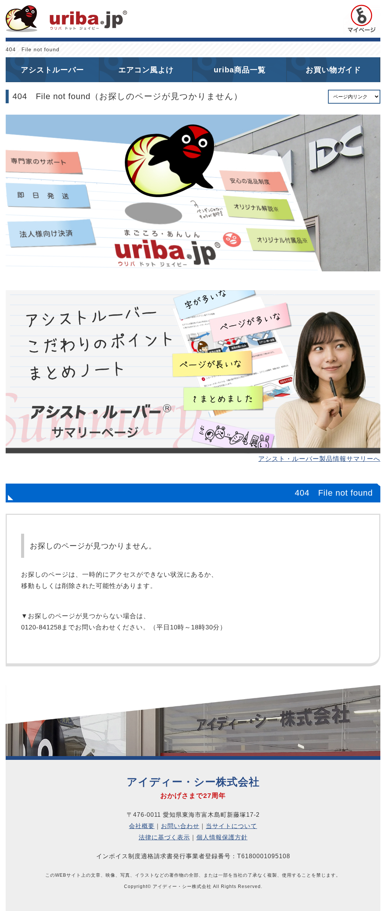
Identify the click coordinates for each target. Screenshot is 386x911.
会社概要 (142, 826)
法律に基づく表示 (164, 837)
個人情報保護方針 (222, 837)
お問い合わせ (180, 826)
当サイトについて (231, 826)
